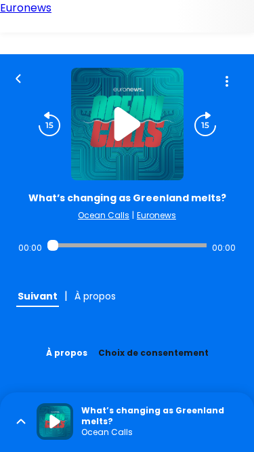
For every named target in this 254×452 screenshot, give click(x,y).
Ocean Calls (103, 215)
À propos (66, 352)
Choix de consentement (153, 352)
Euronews (156, 215)
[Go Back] (18, 77)
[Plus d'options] (226, 81)
